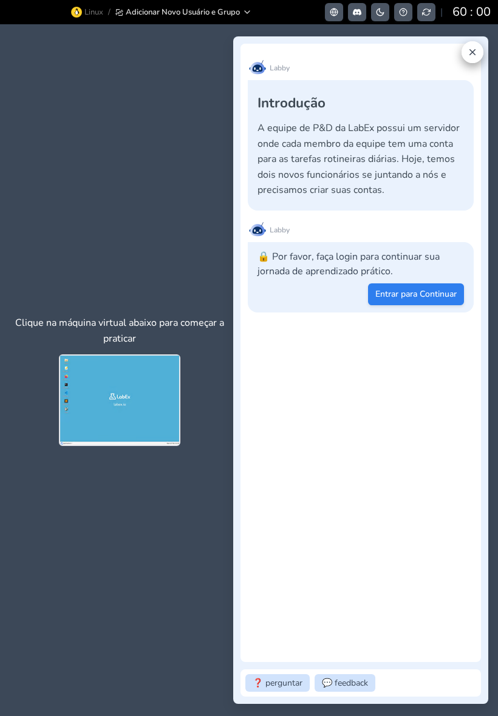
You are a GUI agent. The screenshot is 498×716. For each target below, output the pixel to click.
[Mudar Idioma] (334, 12)
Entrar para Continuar (416, 294)
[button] (183, 12)
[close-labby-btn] (472, 52)
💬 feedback (345, 683)
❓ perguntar (277, 683)
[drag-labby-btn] (226, 370)
